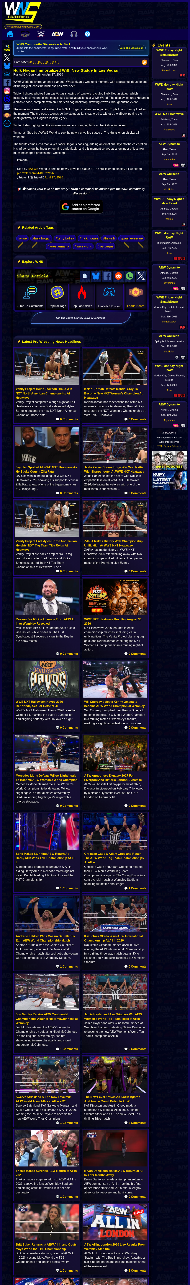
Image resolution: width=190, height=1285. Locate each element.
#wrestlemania (58, 246)
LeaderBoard (135, 306)
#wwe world (83, 246)
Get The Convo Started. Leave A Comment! (80, 318)
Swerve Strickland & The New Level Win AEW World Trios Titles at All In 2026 (44, 1099)
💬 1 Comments (67, 888)
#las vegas (106, 246)
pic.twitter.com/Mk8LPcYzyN (35, 173)
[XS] (31, 62)
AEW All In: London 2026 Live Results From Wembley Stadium (114, 1246)
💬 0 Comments (67, 419)
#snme (169, 219)
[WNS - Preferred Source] (81, 207)
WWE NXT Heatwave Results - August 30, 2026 (113, 621)
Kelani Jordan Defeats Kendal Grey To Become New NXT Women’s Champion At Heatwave (113, 393)
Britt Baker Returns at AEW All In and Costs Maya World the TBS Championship (46, 1246)
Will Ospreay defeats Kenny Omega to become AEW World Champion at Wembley (114, 704)
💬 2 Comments (135, 1122)
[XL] (48, 62)
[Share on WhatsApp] (130, 276)
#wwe (22, 238)
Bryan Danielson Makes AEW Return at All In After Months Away (113, 1173)
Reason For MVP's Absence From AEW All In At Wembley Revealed (45, 621)
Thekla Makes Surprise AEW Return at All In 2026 (46, 1173)
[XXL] (55, 62)
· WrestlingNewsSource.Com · (23, 26)
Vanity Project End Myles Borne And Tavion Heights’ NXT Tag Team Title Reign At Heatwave (46, 545)
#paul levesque (131, 238)
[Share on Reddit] (118, 276)
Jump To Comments (30, 306)
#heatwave (169, 129)
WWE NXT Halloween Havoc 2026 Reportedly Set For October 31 (39, 704)
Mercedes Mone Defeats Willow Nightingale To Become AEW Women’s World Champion (47, 777)
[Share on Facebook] (107, 276)
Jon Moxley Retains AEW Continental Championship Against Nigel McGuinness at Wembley (47, 1019)
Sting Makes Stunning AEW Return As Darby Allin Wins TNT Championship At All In (45, 858)
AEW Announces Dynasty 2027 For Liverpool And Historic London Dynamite (113, 777)
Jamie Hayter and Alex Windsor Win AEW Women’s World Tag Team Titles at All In (113, 1016)
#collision (169, 189)
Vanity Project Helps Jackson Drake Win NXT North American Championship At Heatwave (44, 393)
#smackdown (169, 70)
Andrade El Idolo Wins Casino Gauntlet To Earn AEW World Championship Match (45, 938)
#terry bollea (65, 238)
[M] (40, 62)
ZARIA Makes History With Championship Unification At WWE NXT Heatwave (113, 543)
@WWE (33, 168)
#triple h (109, 238)
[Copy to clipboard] (85, 276)
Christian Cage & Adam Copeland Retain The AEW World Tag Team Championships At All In (114, 858)
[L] (44, 62)
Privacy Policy (171, 446)
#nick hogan (89, 238)
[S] (36, 62)
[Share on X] (141, 276)
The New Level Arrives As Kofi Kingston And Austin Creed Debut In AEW (112, 1099)
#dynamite (169, 159)
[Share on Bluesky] (96, 276)
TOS (159, 446)
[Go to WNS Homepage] (23, 13)
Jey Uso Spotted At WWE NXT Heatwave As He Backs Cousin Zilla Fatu (46, 469)
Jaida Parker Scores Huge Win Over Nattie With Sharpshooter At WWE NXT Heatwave (114, 469)
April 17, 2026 (54, 177)
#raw (169, 104)
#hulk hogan (41, 238)
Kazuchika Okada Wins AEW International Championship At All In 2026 (113, 938)
